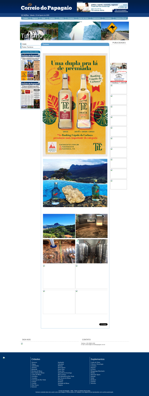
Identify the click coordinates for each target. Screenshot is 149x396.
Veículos (93, 383)
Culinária (93, 366)
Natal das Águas (95, 374)
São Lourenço (62, 374)
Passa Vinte (61, 369)
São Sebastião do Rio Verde (66, 376)
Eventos (93, 369)
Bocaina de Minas (37, 371)
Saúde (92, 378)
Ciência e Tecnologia (97, 364)
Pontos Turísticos (27, 47)
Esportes (52, 18)
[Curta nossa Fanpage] (21, 344)
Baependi (34, 369)
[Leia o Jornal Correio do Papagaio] (30, 80)
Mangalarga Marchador (98, 371)
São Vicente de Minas (64, 378)
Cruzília (34, 383)
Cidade (24, 44)
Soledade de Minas (63, 383)
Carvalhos (35, 376)
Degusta (93, 367)
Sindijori (93, 380)
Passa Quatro (61, 367)
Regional (35, 18)
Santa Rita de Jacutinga (65, 373)
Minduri (60, 366)
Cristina (34, 381)
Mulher (93, 373)
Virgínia (60, 385)
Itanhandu (61, 362)
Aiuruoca (34, 362)
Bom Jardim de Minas (38, 373)
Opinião (93, 376)
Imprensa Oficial (121, 18)
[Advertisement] (118, 54)
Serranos (60, 381)
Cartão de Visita (83, 18)
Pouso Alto (61, 371)
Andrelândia (35, 366)
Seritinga (60, 380)
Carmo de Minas (36, 374)
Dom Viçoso (35, 385)
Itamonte (34, 387)
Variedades (108, 18)
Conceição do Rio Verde (39, 380)
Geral (43, 18)
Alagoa (34, 364)
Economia (71, 18)
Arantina (34, 367)
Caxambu (34, 378)
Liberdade (61, 364)
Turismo (93, 381)
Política (61, 18)
